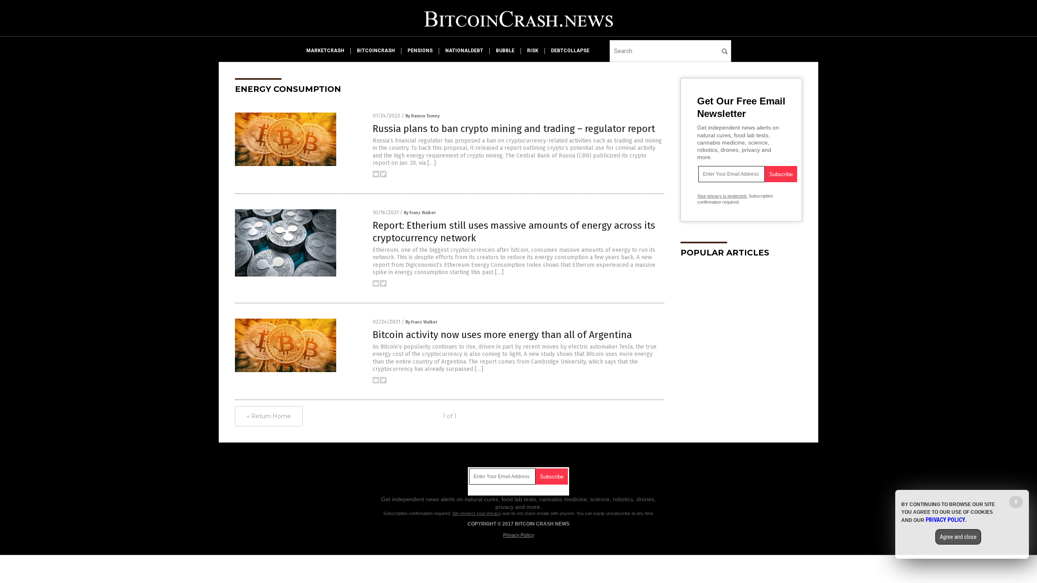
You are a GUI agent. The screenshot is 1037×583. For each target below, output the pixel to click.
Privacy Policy (518, 535)
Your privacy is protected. (722, 196)
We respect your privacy (476, 513)
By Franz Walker (420, 212)
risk (532, 50)
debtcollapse (570, 50)
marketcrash (325, 50)
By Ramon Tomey (422, 116)
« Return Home (269, 416)
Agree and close (958, 537)
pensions (420, 50)
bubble (505, 50)
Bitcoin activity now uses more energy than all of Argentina (502, 334)
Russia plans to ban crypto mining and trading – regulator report (514, 128)
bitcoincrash (376, 50)
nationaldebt (464, 50)
